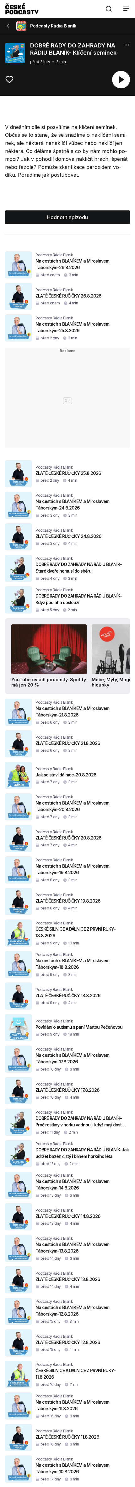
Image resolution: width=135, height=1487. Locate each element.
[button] (108, 8)
